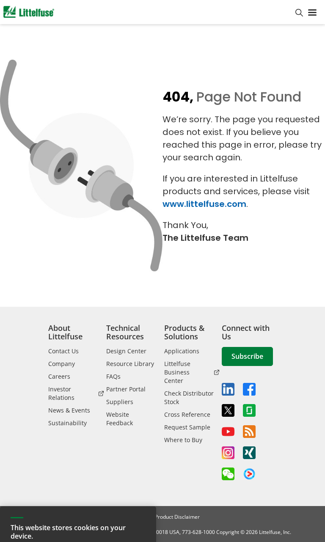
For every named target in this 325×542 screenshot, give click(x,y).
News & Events (69, 410)
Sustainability (67, 423)
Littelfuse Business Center (177, 372)
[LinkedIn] (228, 389)
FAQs (113, 376)
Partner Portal (126, 389)
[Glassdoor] (249, 410)
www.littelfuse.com (204, 204)
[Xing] (249, 452)
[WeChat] (228, 474)
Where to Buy (183, 440)
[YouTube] (228, 431)
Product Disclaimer (177, 516)
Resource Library (130, 364)
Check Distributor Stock (189, 397)
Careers (59, 376)
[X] (228, 410)
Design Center (126, 351)
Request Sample (187, 427)
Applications (181, 351)
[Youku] (249, 474)
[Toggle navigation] (314, 12)
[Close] (145, 469)
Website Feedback (119, 418)
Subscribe (247, 356)
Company (61, 364)
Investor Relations (61, 393)
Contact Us (63, 351)
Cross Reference (187, 414)
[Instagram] (228, 452)
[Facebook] (249, 389)
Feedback (315, 273)
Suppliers (119, 402)
